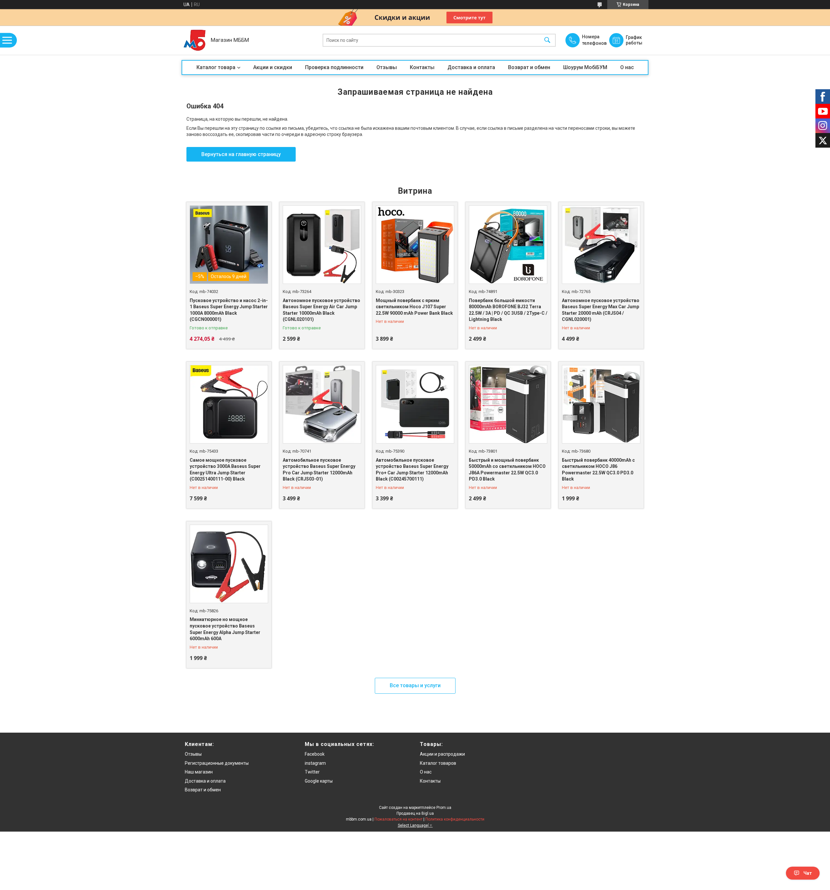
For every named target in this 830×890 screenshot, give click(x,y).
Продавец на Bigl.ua (415, 813)
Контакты (422, 67)
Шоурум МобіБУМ (585, 67)
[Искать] (547, 40)
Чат (807, 873)
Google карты (319, 781)
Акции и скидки (272, 67)
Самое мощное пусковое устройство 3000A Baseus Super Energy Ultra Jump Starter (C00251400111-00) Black (225, 469)
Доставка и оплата (471, 67)
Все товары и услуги (415, 685)
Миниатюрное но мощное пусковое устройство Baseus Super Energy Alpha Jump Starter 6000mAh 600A (225, 629)
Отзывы (386, 67)
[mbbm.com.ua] (194, 40)
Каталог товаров (438, 763)
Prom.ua (443, 807)
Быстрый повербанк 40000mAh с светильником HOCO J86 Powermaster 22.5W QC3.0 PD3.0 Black (598, 469)
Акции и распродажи (442, 754)
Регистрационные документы (217, 763)
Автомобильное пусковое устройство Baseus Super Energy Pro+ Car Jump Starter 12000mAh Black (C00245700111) (412, 469)
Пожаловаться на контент (398, 819)
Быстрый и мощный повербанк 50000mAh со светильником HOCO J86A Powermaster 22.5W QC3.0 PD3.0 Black (507, 469)
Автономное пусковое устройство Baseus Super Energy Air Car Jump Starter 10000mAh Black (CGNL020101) (321, 310)
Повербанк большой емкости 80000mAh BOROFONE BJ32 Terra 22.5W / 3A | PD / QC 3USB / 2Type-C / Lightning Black (508, 310)
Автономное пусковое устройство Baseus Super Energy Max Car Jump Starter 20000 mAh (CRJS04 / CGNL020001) (600, 310)
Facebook (315, 754)
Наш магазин (199, 771)
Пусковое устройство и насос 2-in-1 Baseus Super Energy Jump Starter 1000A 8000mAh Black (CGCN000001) (229, 310)
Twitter (312, 771)
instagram (315, 763)
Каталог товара (215, 67)
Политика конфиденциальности (454, 819)
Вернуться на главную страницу (241, 154)
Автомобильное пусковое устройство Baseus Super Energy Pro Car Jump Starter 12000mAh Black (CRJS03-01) (319, 469)
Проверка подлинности (334, 67)
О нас (627, 67)
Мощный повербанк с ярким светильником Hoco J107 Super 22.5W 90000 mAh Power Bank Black (414, 307)
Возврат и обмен (529, 67)
